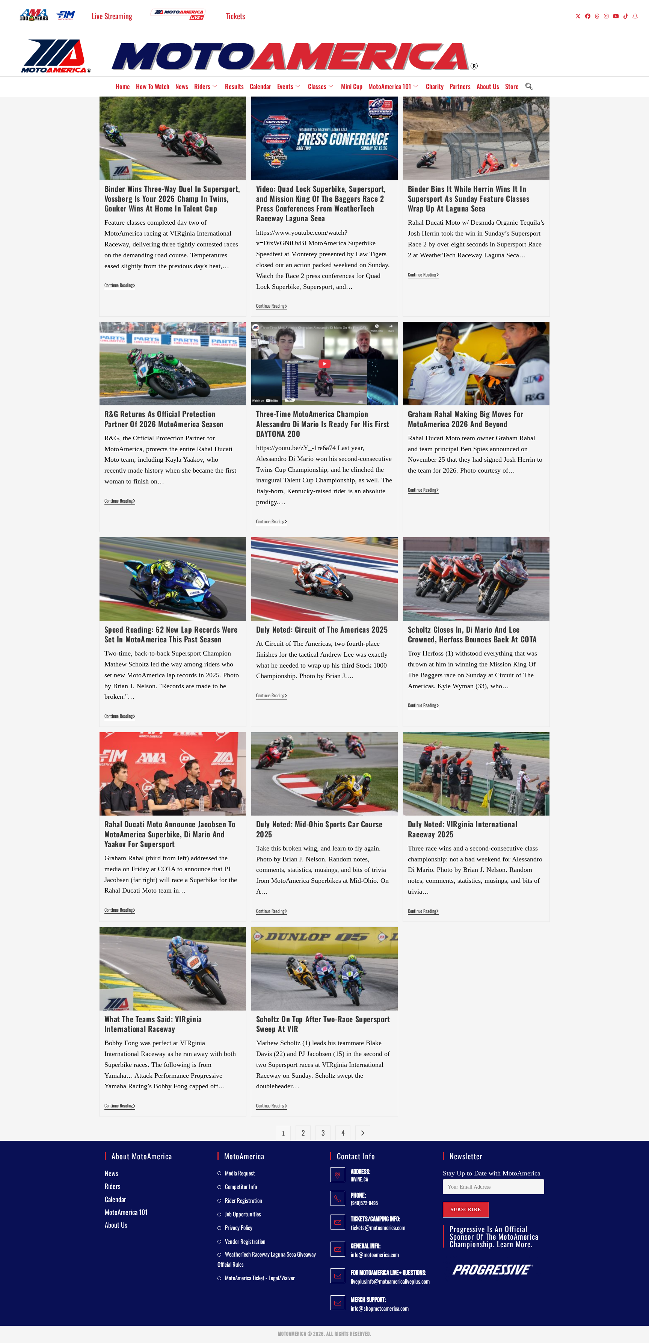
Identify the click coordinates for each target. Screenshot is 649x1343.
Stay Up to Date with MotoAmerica (491, 1173)
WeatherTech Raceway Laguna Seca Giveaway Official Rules (266, 1259)
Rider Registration (243, 1200)
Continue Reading (120, 285)
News (181, 86)
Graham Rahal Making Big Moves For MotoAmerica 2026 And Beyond (466, 418)
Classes (317, 86)
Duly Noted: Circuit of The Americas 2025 (322, 629)
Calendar (260, 86)
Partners (460, 86)
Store (512, 86)
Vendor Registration (245, 1241)
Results (234, 86)
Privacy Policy (238, 1227)
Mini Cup (351, 86)
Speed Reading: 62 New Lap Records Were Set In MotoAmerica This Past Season (171, 634)
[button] (529, 86)
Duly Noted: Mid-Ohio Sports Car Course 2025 (319, 828)
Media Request (240, 1173)
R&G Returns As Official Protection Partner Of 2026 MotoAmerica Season (164, 418)
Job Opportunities (243, 1214)
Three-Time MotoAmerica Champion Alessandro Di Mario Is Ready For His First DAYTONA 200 (322, 423)
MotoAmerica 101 (389, 86)
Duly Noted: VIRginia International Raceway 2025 (462, 828)
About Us (488, 86)
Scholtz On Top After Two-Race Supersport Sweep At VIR (323, 1023)
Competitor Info (241, 1186)
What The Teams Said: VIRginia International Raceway (153, 1023)
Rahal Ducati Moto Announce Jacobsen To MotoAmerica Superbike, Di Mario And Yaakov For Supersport (169, 833)
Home (123, 86)
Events (285, 86)
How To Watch (152, 86)
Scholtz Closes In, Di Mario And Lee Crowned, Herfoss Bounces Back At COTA (472, 634)
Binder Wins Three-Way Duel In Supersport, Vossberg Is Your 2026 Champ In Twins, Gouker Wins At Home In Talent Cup (172, 198)
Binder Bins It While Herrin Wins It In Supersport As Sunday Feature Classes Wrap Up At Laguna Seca (469, 198)
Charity (435, 86)
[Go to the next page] (362, 1132)
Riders (202, 86)
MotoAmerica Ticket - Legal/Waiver (260, 1278)
